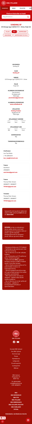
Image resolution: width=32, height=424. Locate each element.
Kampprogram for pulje (21, 35)
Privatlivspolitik (16, 363)
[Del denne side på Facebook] (1, 418)
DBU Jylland (16, 400)
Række (16, 77)
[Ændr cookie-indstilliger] (2, 421)
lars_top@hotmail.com (10, 158)
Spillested (16, 109)
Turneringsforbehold (16, 141)
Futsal (16, 409)
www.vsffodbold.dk (16, 104)
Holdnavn (16, 64)
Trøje (8, 120)
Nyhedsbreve (16, 358)
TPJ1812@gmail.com (9, 186)
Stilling (8, 31)
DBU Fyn (16, 397)
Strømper (23, 120)
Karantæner (7, 35)
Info (14, 31)
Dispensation (16, 135)
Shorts (16, 120)
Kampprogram (22, 31)
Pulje (16, 84)
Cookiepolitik (16, 365)
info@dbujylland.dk (16, 383)
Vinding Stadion (16, 111)
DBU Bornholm (16, 395)
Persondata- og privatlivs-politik (16, 414)
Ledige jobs (16, 361)
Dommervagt (16, 354)
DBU (16, 392)
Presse (16, 356)
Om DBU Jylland (16, 351)
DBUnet (16, 368)
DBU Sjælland (16, 407)
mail (20, 213)
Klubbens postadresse (16, 90)
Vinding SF (16, 73)
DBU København (16, 402)
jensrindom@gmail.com (16, 98)
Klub (16, 71)
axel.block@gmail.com (10, 172)
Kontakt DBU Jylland (16, 349)
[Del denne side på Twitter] (4, 418)
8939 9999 (10, 214)
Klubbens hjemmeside (16, 102)
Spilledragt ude (16, 127)
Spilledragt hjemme (16, 119)
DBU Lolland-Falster (16, 404)
